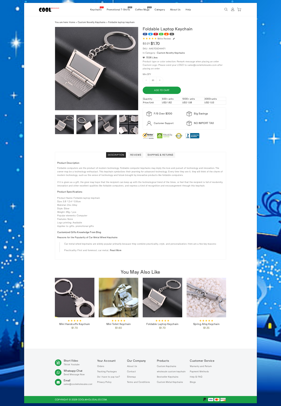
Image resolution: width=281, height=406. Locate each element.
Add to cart (161, 90)
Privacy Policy (104, 382)
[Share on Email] (171, 34)
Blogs (193, 382)
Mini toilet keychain (118, 324)
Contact (131, 371)
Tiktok (67, 364)
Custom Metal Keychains (170, 382)
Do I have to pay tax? (108, 377)
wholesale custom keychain (171, 371)
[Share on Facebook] (145, 34)
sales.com (78, 384)
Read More (115, 250)
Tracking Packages (107, 371)
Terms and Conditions (138, 382)
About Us (132, 366)
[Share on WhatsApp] (161, 34)
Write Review (164, 38)
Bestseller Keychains (168, 377)
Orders (100, 366)
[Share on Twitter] (150, 34)
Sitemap (131, 377)
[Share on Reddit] (166, 34)
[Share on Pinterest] (155, 34)
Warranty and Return (201, 366)
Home (72, 22)
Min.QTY (147, 74)
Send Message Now (74, 374)
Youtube (75, 364)
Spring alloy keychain (206, 324)
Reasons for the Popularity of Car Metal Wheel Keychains (87, 237)
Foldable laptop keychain (162, 324)
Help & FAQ (196, 377)
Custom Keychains (166, 366)
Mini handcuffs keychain (74, 324)
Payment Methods (199, 371)
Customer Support (164, 123)
